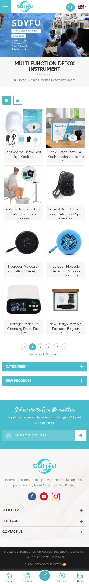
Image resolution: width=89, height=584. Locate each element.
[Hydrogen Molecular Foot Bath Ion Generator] (23, 242)
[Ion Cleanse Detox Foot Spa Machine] (23, 128)
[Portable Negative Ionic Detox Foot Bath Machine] (23, 185)
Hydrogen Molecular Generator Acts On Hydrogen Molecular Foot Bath (65, 270)
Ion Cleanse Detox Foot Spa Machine (23, 154)
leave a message (45, 576)
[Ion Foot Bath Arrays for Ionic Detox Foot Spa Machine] (65, 185)
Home (22, 80)
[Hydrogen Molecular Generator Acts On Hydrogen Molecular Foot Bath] (65, 242)
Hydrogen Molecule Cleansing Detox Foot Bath (23, 327)
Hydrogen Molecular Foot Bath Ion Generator (23, 269)
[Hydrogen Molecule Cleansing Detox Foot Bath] (23, 300)
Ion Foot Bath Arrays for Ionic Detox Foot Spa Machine (65, 213)
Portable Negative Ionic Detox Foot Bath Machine (23, 213)
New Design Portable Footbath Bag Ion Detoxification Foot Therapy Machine (65, 327)
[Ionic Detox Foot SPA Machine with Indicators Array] (65, 128)
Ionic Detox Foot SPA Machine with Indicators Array (65, 155)
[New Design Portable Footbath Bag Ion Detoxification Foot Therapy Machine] (65, 300)
